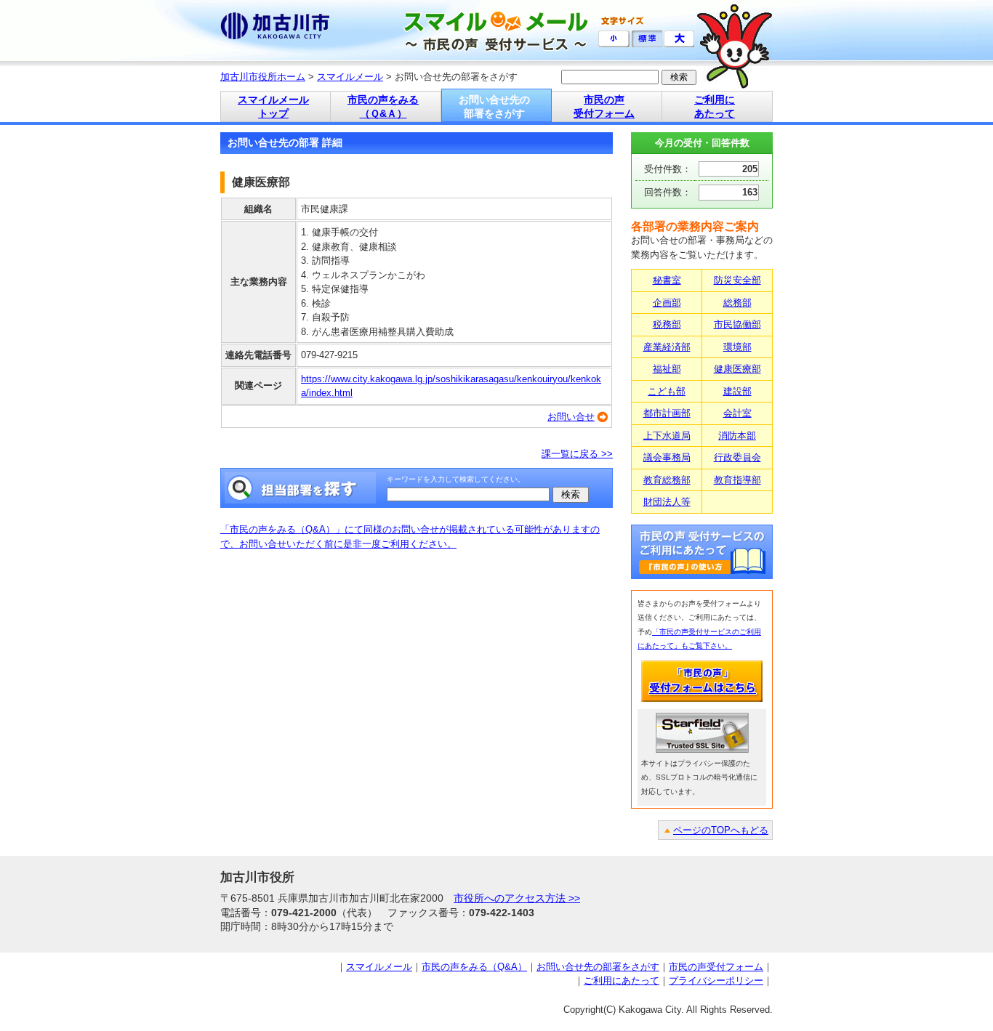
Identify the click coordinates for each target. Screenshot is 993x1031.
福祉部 (667, 368)
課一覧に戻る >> (577, 453)
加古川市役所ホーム (262, 76)
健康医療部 (737, 368)
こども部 (667, 391)
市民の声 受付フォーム (604, 106)
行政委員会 (737, 457)
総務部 (737, 302)
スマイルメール (350, 76)
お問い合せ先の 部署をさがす (494, 106)
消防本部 (737, 435)
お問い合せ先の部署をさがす (597, 966)
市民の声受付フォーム (716, 966)
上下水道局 (667, 435)
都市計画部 (667, 413)
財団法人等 (667, 501)
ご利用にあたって (621, 980)
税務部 (667, 324)
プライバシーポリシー (716, 980)
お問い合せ (571, 416)
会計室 (737, 413)
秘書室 (667, 280)
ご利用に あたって (714, 106)
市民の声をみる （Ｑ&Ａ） (383, 106)
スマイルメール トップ (273, 106)
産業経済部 (667, 346)
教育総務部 (667, 479)
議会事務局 (667, 457)
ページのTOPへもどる (720, 830)
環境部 (737, 346)
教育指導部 (737, 479)
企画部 (667, 302)
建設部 (737, 391)
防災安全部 (737, 280)
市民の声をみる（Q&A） (474, 966)
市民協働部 (737, 324)
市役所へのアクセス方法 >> (517, 898)
